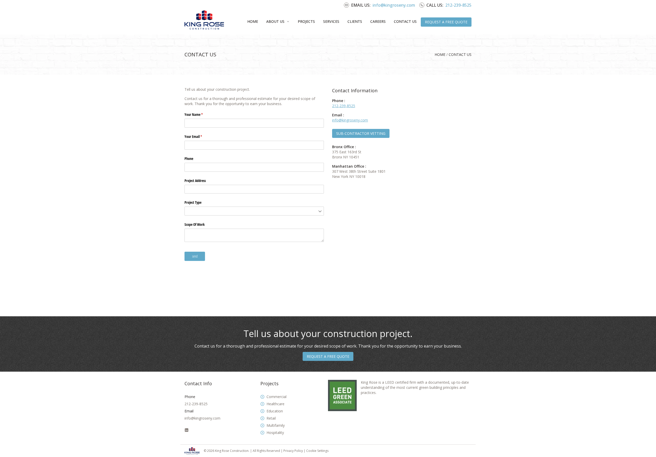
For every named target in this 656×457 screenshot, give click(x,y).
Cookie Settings (317, 451)
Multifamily (275, 425)
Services (331, 21)
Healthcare (275, 403)
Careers (378, 21)
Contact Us (405, 21)
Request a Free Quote (446, 21)
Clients (354, 21)
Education (274, 411)
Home (252, 21)
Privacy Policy (293, 451)
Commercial (276, 396)
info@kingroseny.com (394, 5)
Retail (271, 418)
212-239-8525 (458, 5)
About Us (275, 21)
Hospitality (275, 432)
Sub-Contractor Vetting (360, 133)
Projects (306, 21)
